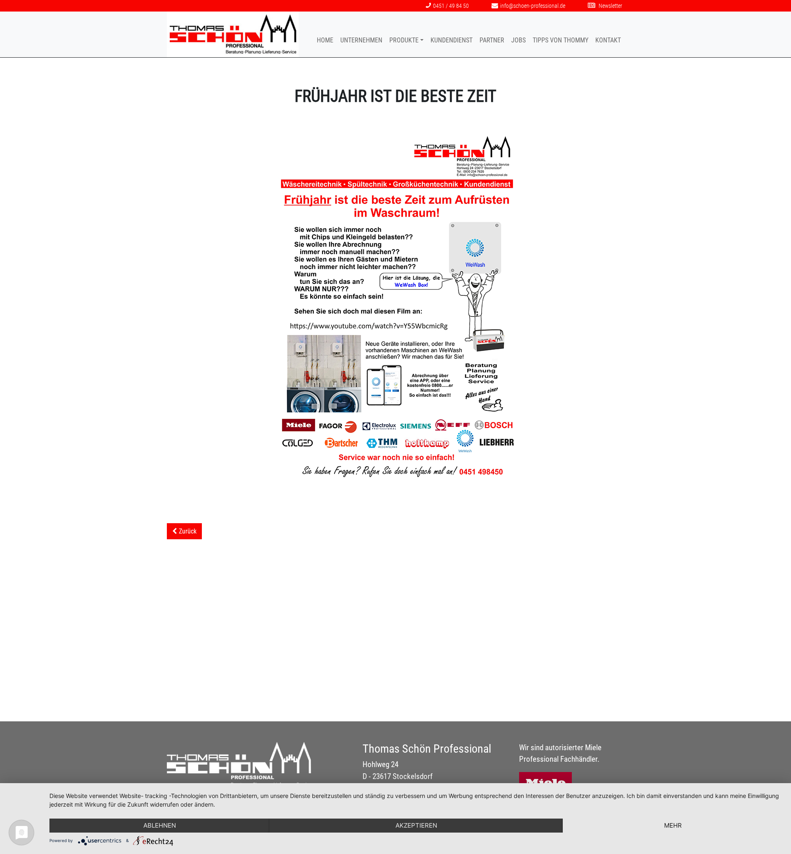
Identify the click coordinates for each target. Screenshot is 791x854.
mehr (673, 825)
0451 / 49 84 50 (451, 5)
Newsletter (609, 5)
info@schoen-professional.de (532, 5)
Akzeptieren (416, 825)
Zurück (188, 531)
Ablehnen (159, 825)
